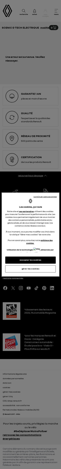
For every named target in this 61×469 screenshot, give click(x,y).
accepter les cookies (30, 260)
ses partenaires (26, 211)
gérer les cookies (30, 269)
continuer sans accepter (45, 196)
